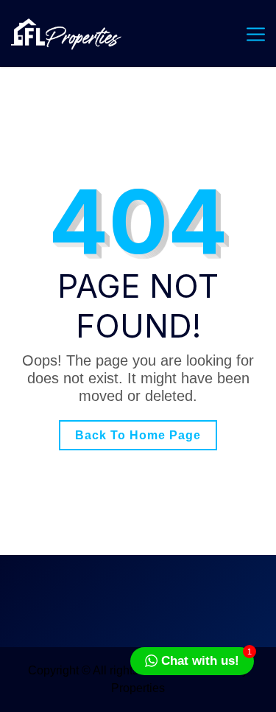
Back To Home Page (138, 435)
